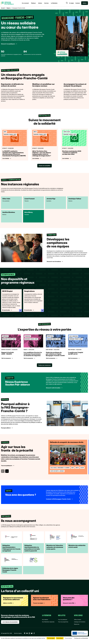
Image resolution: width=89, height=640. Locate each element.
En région (71, 3)
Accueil (3, 8)
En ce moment (25, 3)
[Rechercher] (67, 3)
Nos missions (45, 619)
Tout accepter (50, 638)
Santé (72, 467)
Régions (8, 8)
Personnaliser (68, 638)
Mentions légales (18, 633)
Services (46, 3)
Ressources (76, 624)
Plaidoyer (33, 3)
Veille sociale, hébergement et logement (60, 467)
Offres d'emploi (77, 619)
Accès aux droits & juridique (57, 471)
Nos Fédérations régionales (48, 621)
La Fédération (54, 3)
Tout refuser (60, 638)
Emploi (77, 467)
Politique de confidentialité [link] (81, 638)
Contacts (77, 3)
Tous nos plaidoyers (62, 619)
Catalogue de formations (79, 621)
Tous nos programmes (63, 621)
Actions (40, 3)
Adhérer (85, 3)
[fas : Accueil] (7, 3)
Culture (82, 467)
